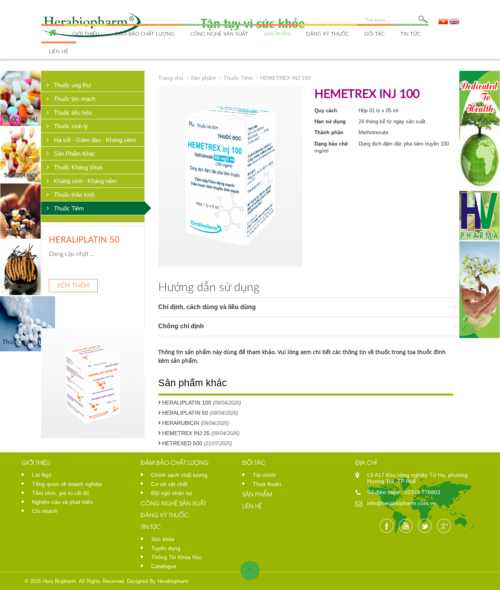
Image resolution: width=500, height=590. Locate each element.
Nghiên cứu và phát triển (62, 502)
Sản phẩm (277, 34)
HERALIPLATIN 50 (185, 413)
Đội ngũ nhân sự (171, 493)
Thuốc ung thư (72, 85)
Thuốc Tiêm (69, 208)
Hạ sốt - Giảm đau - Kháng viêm (95, 140)
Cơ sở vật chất (169, 484)
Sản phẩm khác (192, 382)
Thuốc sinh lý (71, 126)
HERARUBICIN (77, 239)
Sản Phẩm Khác (75, 153)
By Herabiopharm (169, 581)
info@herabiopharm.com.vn (401, 503)
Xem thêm (73, 285)
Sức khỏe (163, 539)
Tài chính (264, 475)
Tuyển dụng (165, 548)
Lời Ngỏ (42, 475)
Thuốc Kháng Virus (78, 167)
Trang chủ (170, 78)
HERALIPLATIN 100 (186, 402)
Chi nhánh (44, 511)
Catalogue (164, 566)
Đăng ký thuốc (327, 34)
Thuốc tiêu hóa (72, 112)
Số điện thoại (384, 492)
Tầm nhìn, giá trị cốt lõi (60, 493)
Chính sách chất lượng (179, 475)
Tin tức (410, 34)
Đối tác (374, 34)
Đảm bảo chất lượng (145, 34)
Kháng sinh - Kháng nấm (85, 181)
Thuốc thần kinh (74, 194)
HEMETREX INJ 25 (186, 433)
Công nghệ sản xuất (219, 34)
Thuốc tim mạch (74, 98)
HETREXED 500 (182, 443)
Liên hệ (58, 51)
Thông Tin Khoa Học (176, 557)
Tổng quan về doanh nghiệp (67, 484)
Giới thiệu (85, 34)
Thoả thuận (267, 484)
